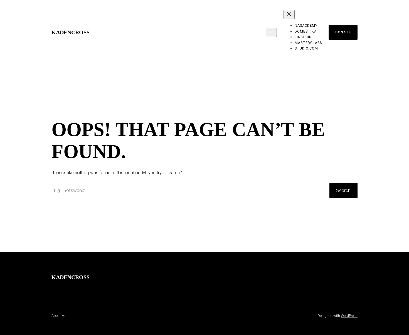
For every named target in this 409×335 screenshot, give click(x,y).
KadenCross (70, 32)
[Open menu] (271, 32)
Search (343, 190)
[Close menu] (289, 14)
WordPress (349, 316)
